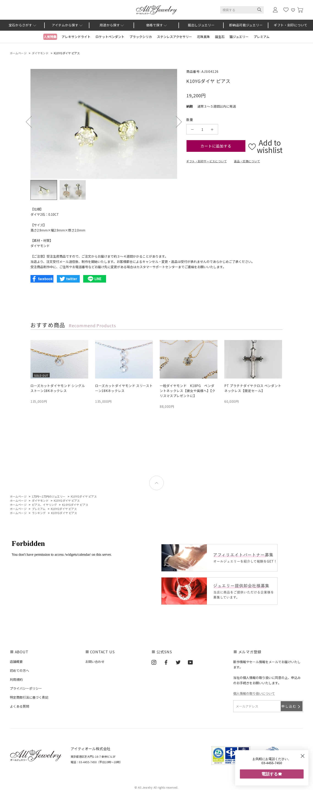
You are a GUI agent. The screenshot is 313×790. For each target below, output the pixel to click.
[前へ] (32, 122)
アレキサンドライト (76, 36)
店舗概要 (16, 661)
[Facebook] (166, 662)
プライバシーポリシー (26, 688)
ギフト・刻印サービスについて (206, 161)
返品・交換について (247, 161)
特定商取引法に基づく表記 (29, 697)
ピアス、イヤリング (44, 505)
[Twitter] (178, 662)
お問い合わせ (94, 661)
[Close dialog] (303, 756)
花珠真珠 (203, 36)
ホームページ (18, 53)
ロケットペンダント (110, 36)
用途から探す (110, 25)
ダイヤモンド (40, 53)
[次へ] (176, 122)
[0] (300, 10)
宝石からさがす (20, 25)
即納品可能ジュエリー (246, 25)
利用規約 (16, 679)
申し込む (289, 706)
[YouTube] (190, 662)
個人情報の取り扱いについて (254, 693)
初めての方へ (19, 670)
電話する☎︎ (271, 774)
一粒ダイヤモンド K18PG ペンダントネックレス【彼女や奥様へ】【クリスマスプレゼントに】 (187, 390)
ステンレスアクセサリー (174, 36)
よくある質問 (19, 706)
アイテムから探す (65, 25)
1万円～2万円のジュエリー (49, 496)
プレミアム (261, 36)
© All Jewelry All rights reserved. (156, 787)
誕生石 (220, 36)
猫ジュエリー (239, 36)
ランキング (39, 513)
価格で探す (154, 25)
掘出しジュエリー (201, 25)
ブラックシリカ (140, 36)
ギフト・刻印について (291, 25)
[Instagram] (153, 662)
